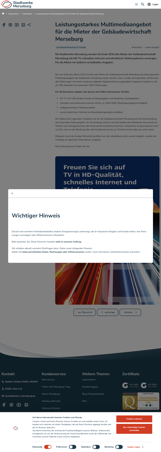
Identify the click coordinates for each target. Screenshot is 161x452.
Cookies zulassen (134, 419)
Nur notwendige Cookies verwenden (134, 428)
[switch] (72, 447)
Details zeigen (134, 447)
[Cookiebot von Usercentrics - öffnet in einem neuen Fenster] (15, 447)
